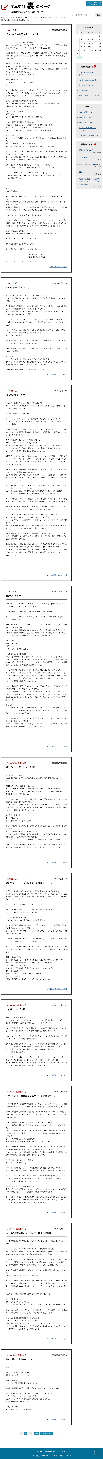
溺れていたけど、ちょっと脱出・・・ (89, 97)
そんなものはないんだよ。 (88, 80)
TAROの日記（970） (86, 112)
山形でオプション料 (86, 85)
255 (36, 1433)
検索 (98, 15)
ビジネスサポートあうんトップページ (53, 1451)
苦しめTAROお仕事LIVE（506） (87, 129)
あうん (94, 3)
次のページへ (46, 1433)
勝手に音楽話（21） (86, 117)
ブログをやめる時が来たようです (89, 73)
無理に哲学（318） (86, 122)
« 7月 (80, 58)
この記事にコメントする (58, 267)
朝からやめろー (84, 90)
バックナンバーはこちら (90, 135)
